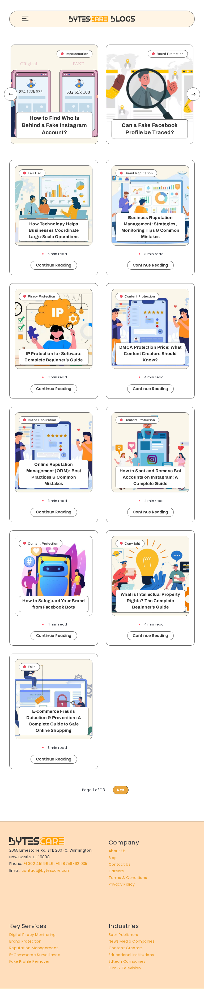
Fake (32, 667)
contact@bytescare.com (46, 870)
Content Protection (140, 296)
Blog (113, 857)
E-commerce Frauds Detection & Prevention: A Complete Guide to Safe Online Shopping (53, 721)
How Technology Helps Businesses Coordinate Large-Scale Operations (54, 230)
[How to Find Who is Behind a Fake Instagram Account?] (54, 94)
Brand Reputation (139, 173)
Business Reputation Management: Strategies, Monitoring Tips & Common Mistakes (150, 227)
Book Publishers (123, 934)
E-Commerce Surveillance (34, 954)
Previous (10, 94)
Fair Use (34, 173)
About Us (117, 851)
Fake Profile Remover (29, 961)
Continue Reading (53, 265)
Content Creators (126, 948)
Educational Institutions (131, 954)
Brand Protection (25, 941)
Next (193, 94)
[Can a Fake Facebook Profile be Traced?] (149, 94)
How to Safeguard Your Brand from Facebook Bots (53, 603)
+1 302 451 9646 (38, 863)
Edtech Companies (127, 961)
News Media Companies (132, 941)
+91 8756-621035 (71, 863)
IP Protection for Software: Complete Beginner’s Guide (53, 356)
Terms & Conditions (128, 877)
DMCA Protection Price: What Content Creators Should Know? (150, 353)
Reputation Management (33, 948)
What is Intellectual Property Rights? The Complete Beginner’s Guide (150, 600)
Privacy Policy (122, 884)
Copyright (132, 543)
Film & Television (125, 968)
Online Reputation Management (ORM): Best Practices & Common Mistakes (53, 474)
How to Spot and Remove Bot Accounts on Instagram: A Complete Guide (150, 477)
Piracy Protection (41, 296)
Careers (116, 871)
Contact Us (119, 864)
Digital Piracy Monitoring (32, 934)
